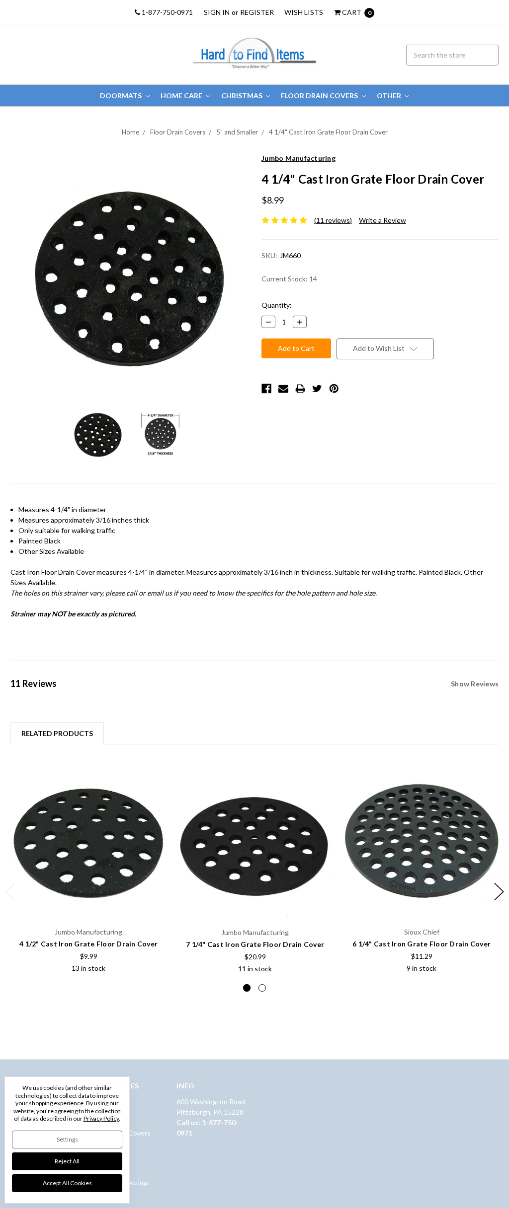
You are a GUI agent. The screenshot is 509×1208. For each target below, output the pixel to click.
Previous (10, 891)
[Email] (283, 389)
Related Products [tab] (57, 733)
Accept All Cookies (67, 1183)
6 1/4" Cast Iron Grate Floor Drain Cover (421, 944)
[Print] (300, 389)
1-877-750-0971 (166, 12)
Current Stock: (289, 278)
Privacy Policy (101, 1118)
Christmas (242, 95)
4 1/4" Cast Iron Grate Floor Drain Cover (328, 132)
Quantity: (276, 305)
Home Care (182, 95)
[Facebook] (266, 389)
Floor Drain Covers (320, 95)
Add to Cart (88, 898)
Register (257, 12)
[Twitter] (317, 389)
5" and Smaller (237, 132)
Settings (67, 1139)
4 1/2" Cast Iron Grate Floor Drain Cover (88, 944)
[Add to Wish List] (156, 776)
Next (499, 891)
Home (130, 132)
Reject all (67, 1161)
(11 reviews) (333, 220)
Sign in (217, 12)
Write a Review (382, 220)
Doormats (121, 95)
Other (390, 95)
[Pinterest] (334, 389)
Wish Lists (303, 12)
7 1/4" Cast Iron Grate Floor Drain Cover (255, 944)
